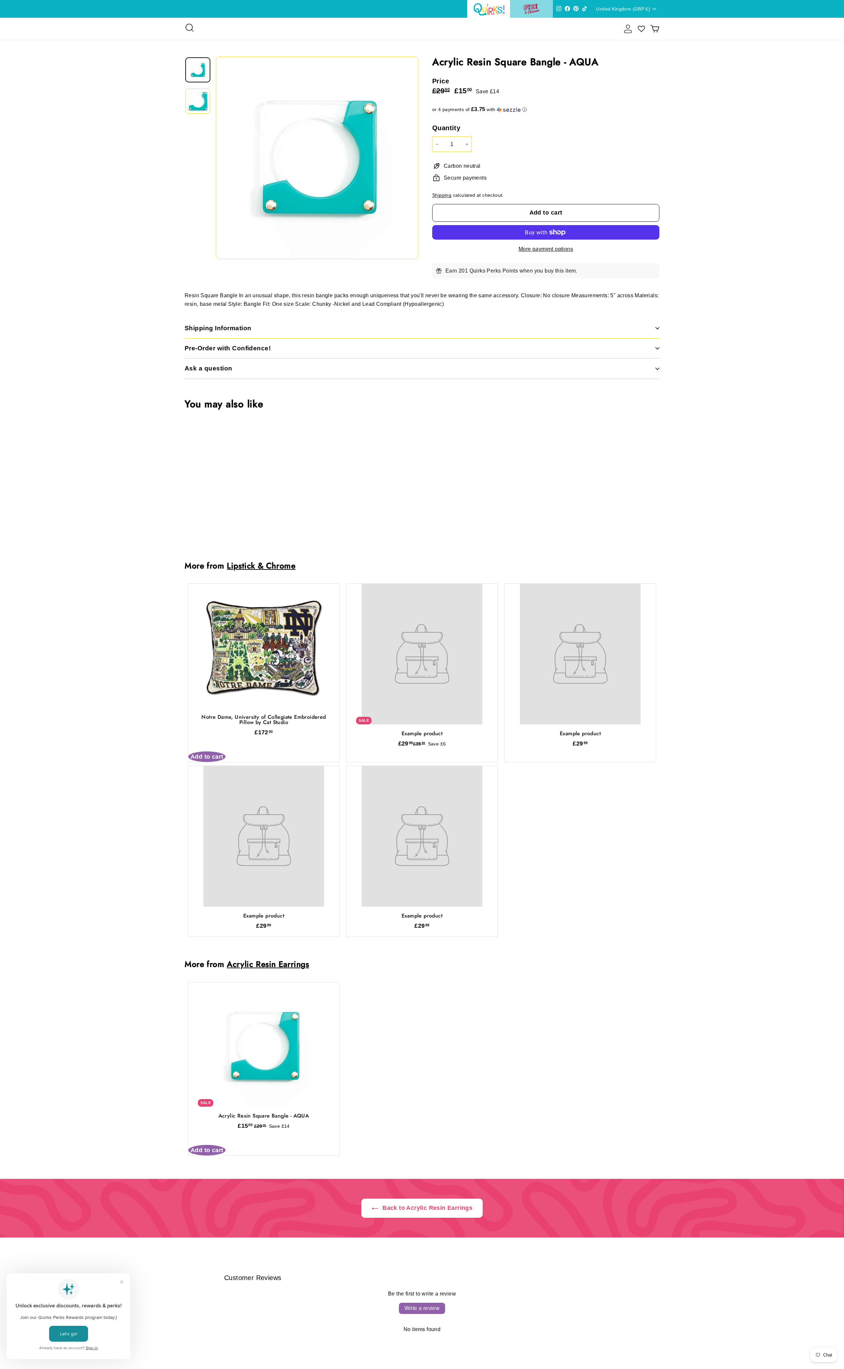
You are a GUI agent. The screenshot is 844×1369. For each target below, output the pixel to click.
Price (440, 81)
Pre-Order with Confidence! (228, 348)
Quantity (446, 127)
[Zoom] (317, 158)
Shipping (441, 195)
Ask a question (208, 368)
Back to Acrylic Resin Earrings (426, 1208)
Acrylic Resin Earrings (268, 964)
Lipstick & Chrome (261, 565)
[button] (545, 109)
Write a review (422, 1308)
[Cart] (654, 28)
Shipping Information (218, 328)
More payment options (546, 249)
